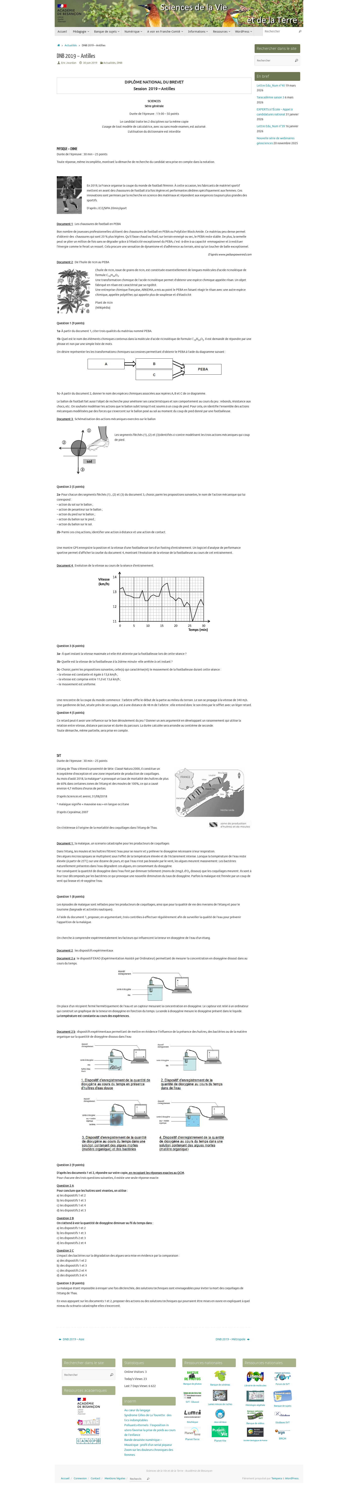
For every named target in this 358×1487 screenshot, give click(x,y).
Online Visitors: (134, 1372)
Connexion (80, 1478)
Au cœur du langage (137, 1410)
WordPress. (292, 1478)
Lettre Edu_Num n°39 (271, 126)
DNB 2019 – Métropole (231, 1339)
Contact (95, 1478)
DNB (119, 63)
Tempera (276, 1478)
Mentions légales (115, 1478)
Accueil (65, 1478)
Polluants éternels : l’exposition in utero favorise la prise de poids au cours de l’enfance (149, 1430)
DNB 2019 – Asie (73, 1339)
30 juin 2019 (90, 63)
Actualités (71, 45)
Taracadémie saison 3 (270, 97)
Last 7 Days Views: (136, 1386)
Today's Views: (134, 1379)
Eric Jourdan (68, 63)
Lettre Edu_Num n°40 (271, 85)
